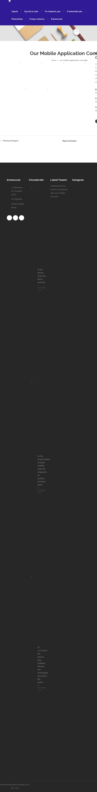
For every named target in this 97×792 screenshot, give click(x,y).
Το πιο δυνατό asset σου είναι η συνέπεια (42, 275)
